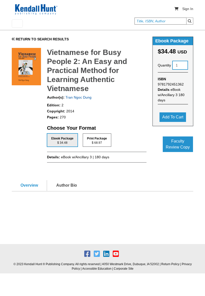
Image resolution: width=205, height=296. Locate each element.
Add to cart (172, 117)
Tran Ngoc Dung (78, 97)
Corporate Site (124, 268)
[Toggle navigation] (17, 23)
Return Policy (170, 264)
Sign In (187, 9)
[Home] (36, 9)
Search (189, 21)
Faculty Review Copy (178, 144)
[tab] (62, 140)
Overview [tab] (29, 185)
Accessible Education (97, 268)
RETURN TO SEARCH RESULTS (42, 39)
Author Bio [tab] (66, 185)
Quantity (164, 65)
